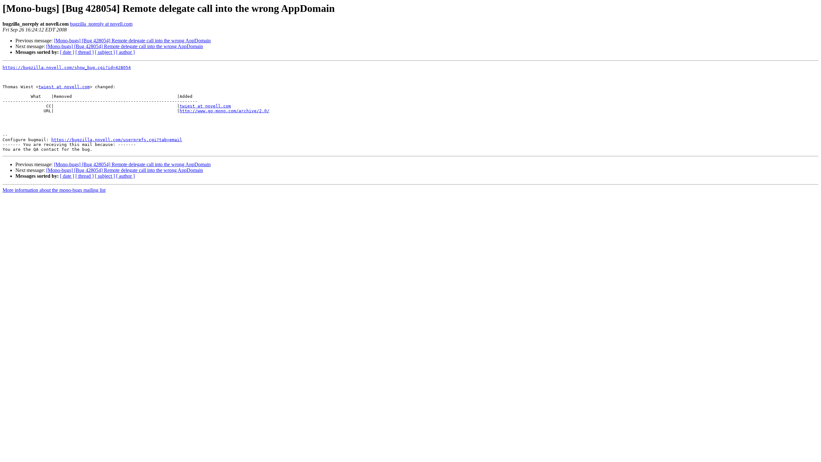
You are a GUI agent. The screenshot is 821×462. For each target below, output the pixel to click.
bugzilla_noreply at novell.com (101, 24)
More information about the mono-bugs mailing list (54, 190)
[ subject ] (105, 52)
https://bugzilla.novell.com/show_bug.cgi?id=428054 (67, 67)
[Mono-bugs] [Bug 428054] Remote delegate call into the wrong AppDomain (132, 40)
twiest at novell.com (64, 86)
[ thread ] (84, 52)
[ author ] (125, 52)
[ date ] (67, 52)
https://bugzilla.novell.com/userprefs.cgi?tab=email (116, 139)
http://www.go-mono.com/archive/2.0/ (224, 110)
